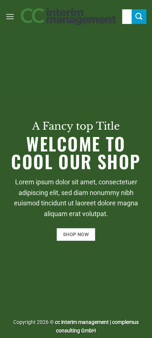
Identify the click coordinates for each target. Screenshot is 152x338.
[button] (10, 16)
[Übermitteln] (139, 16)
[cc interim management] (68, 17)
